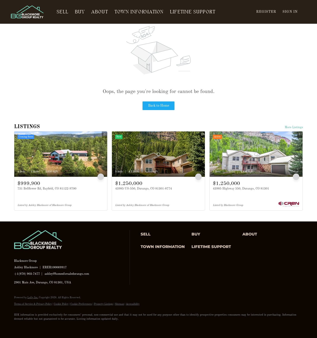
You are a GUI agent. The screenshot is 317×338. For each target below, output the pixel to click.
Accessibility (133, 304)
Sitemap (119, 304)
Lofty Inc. (32, 297)
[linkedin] (32, 326)
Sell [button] (62, 12)
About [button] (99, 12)
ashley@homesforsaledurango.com (67, 273)
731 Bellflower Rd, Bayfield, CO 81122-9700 (46, 188)
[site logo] (41, 253)
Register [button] (266, 12)
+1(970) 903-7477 (27, 273)
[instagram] (57, 326)
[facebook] (19, 326)
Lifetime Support (192, 12)
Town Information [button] (139, 12)
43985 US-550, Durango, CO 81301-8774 (143, 188)
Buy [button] (80, 12)
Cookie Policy (61, 304)
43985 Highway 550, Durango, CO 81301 (241, 188)
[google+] (82, 326)
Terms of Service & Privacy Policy (33, 304)
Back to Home (158, 105)
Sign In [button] (290, 12)
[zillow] (44, 326)
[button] (165, 234)
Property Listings (103, 304)
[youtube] (69, 326)
